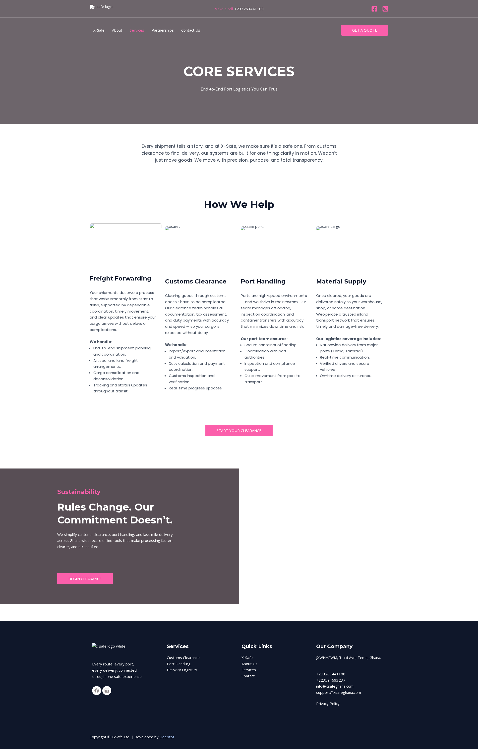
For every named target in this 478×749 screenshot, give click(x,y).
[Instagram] (385, 9)
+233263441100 (249, 8)
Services (137, 30)
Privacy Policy (328, 703)
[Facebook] (374, 9)
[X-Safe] (105, 9)
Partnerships (163, 30)
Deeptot (167, 736)
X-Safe (99, 30)
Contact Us (190, 30)
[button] (364, 30)
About (117, 30)
